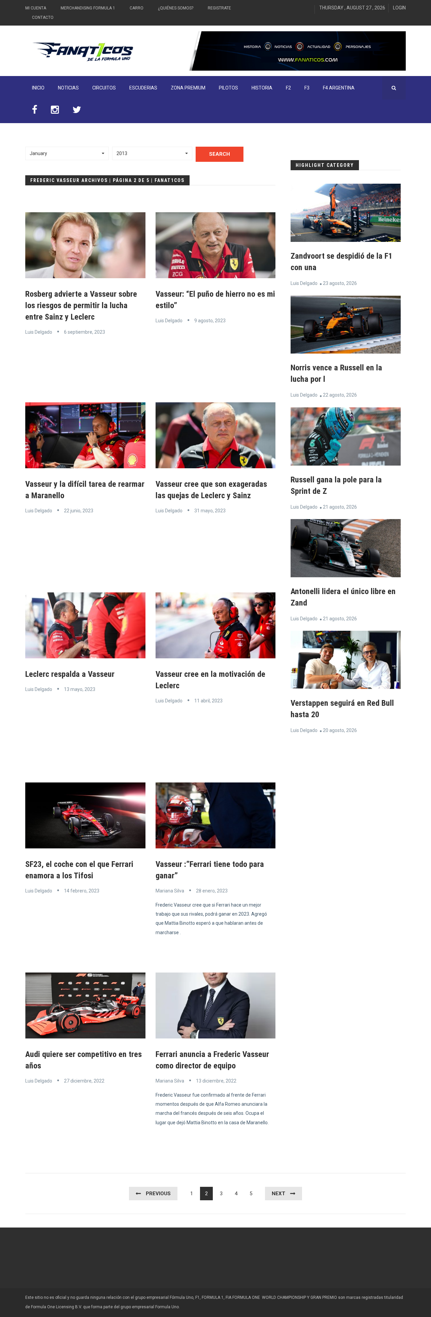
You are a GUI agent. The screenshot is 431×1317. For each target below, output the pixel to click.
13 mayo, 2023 (79, 689)
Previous (158, 1194)
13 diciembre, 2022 (216, 1081)
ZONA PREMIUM (188, 87)
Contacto (43, 17)
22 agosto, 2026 (340, 395)
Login (399, 7)
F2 (288, 87)
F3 (306, 87)
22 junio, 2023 (78, 510)
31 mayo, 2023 (210, 510)
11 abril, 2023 (208, 700)
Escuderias (143, 87)
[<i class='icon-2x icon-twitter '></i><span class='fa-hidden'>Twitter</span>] (77, 111)
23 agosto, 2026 (340, 283)
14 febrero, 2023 (81, 890)
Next (278, 1194)
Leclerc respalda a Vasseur (69, 674)
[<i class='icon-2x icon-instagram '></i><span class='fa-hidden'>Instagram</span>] (55, 111)
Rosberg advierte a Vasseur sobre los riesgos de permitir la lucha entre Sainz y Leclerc (81, 305)
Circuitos (104, 87)
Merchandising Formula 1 (88, 8)
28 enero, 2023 (212, 890)
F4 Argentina (339, 87)
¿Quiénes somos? (175, 8)
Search (219, 154)
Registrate (219, 8)
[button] (67, 153)
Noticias (68, 87)
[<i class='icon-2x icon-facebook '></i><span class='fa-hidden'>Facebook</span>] (34, 111)
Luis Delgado (38, 332)
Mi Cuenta (35, 8)
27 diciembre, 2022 (84, 1081)
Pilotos (228, 87)
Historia (262, 87)
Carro (136, 8)
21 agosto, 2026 (340, 507)
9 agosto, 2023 (210, 320)
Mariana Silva (170, 890)
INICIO (38, 87)
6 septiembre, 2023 (84, 332)
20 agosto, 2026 (340, 730)
